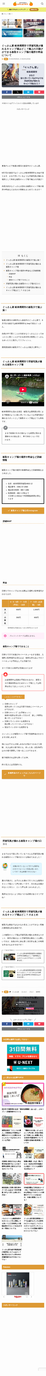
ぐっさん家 (15, 992)
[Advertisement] (23, 133)
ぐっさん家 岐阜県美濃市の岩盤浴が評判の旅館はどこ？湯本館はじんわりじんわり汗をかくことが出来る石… (29, 957)
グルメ (31, 992)
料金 (10, 277)
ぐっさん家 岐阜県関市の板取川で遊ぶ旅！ (23, 260)
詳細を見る (34, 9)
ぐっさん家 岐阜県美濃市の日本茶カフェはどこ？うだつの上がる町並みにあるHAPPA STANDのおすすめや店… (29, 973)
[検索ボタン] (42, 3)
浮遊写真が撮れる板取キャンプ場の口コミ (23, 284)
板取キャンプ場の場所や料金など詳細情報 (23, 271)
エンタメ (24, 992)
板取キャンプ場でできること (19, 280)
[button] (7, 92)
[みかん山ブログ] (23, 3)
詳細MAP (12, 274)
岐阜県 (38, 992)
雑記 (6, 59)
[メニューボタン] (3, 3)
